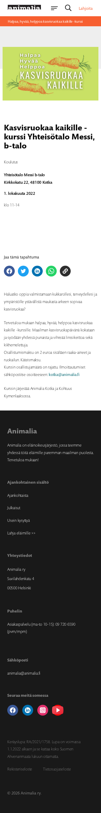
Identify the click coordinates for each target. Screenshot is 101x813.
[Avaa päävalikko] (54, 8)
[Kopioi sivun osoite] (65, 271)
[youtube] (57, 710)
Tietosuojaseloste (57, 769)
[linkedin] (27, 710)
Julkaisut (13, 507)
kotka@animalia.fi (64, 374)
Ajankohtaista (17, 495)
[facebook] (12, 710)
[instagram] (42, 710)
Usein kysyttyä (18, 520)
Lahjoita (86, 8)
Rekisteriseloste (19, 769)
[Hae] (68, 8)
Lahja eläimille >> (21, 532)
